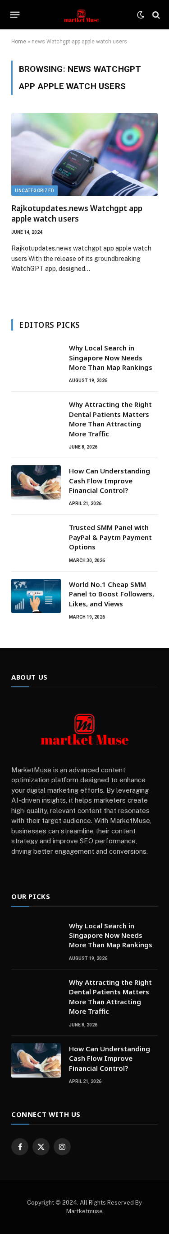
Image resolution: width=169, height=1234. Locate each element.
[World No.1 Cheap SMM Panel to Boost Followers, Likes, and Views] (36, 596)
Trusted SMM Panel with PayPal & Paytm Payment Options (110, 537)
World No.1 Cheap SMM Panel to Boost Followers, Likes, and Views (111, 594)
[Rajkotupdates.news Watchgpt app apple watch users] (84, 154)
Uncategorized (34, 190)
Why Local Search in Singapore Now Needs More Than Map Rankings (110, 357)
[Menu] (15, 15)
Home (18, 41)
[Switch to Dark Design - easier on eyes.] (140, 15)
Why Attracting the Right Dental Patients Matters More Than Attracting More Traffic (110, 419)
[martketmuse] (81, 14)
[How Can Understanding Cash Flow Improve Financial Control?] (36, 482)
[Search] (155, 15)
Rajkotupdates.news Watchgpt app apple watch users (76, 213)
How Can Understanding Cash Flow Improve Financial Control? (109, 480)
